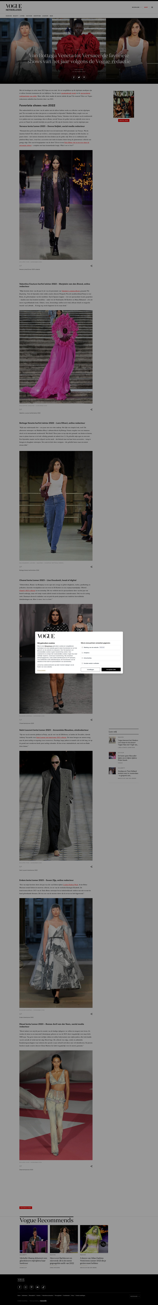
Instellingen (90, 669)
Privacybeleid (41, 670)
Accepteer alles (111, 669)
